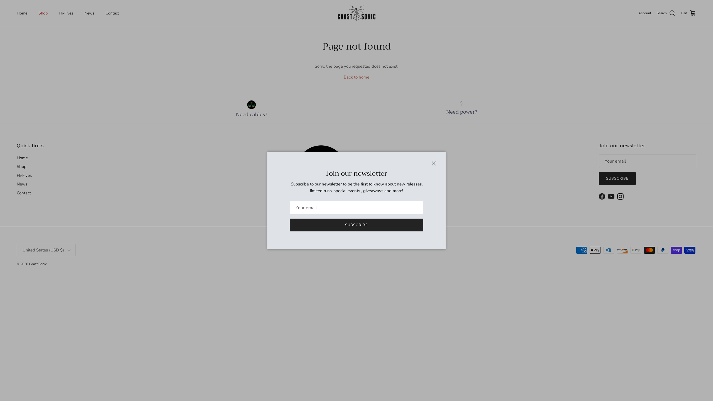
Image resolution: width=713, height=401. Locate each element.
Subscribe (356, 225)
